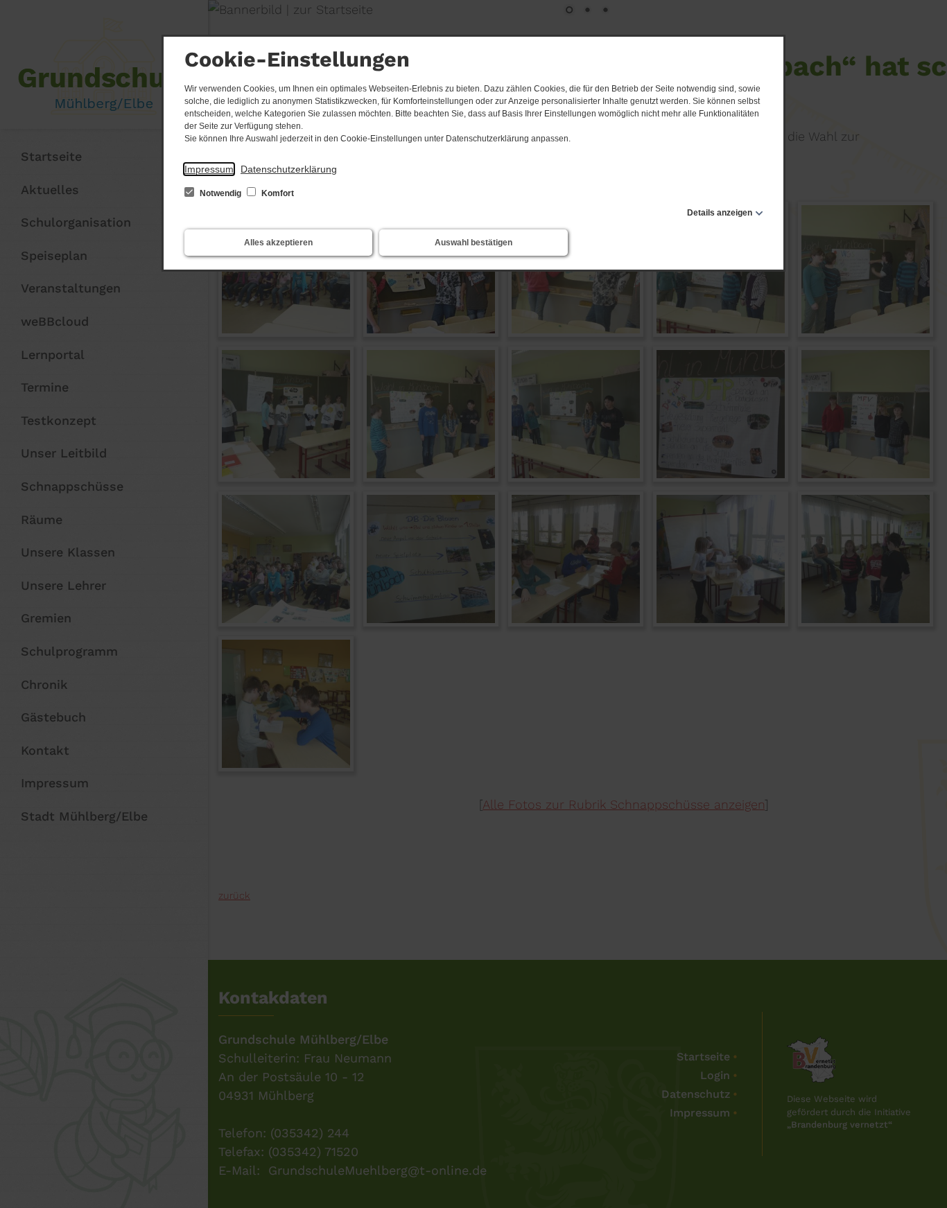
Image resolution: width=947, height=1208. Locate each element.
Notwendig (220, 193)
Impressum (209, 169)
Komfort (276, 193)
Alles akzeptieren (278, 242)
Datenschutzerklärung (289, 169)
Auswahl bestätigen (473, 242)
